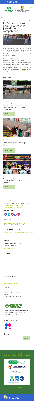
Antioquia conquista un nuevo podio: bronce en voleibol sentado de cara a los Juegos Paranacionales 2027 (16, 180)
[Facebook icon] (13, 387)
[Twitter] (9, 215)
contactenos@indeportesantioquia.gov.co (16, 207)
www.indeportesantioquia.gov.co (13, 205)
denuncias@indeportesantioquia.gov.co (15, 223)
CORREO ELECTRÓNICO (10, 283)
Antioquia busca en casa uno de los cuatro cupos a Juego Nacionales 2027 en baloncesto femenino (16, 144)
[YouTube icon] (17, 387)
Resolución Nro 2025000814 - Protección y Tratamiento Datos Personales (17, 355)
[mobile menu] (31, 8)
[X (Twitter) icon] (15, 387)
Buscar (7, 334)
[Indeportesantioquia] (17, 9)
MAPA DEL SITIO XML (10, 249)
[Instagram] (18, 215)
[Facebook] (5, 215)
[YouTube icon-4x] (12, 215)
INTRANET (7, 280)
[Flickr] (15, 215)
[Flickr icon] (19, 387)
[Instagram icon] (21, 387)
